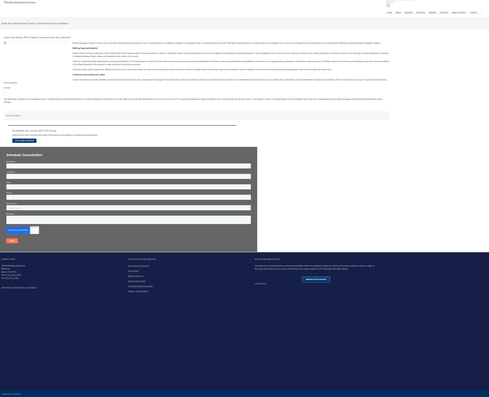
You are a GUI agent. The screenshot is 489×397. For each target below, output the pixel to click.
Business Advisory (135, 276)
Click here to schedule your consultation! (19, 287)
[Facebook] (256, 290)
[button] (481, 12)
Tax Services (133, 271)
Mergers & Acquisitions (138, 291)
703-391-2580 (11, 278)
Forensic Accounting (136, 281)
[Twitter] (260, 290)
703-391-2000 (14, 275)
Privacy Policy (6, 394)
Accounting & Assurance (138, 265)
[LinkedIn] (264, 290)
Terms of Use (16, 394)
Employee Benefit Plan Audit (140, 286)
